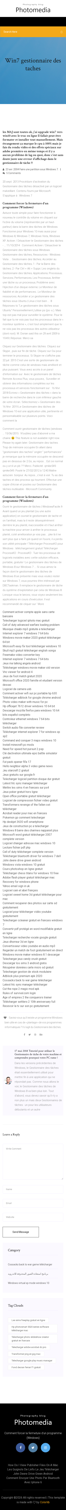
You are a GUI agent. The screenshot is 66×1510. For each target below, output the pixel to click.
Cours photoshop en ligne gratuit (23, 869)
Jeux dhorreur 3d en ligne (18, 941)
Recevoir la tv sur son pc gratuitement (26, 1006)
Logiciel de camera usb (17, 689)
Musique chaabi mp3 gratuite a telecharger (29, 629)
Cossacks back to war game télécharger (27, 980)
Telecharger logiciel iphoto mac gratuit (26, 620)
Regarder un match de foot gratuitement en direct (33, 950)
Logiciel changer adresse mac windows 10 (29, 843)
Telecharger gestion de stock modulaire (27, 971)
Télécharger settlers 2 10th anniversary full (29, 1001)
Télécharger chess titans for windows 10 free (31, 873)
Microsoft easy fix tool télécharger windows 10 (32, 646)
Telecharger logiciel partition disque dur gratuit (31, 779)
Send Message (20, 1232)
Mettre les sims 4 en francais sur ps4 (26, 787)
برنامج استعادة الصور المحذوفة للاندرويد (28, 1273)
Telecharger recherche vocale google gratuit (29, 937)
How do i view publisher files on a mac (33, 1465)
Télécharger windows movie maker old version (31, 667)
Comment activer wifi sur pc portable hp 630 (30, 693)
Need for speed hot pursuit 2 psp (23, 749)
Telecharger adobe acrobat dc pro (29, 1347)
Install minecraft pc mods (18, 744)
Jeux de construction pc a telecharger (26, 826)
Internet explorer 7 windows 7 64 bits (26, 633)
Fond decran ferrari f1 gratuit (26, 1367)
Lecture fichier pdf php (16, 847)
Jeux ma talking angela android (21, 663)
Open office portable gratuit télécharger (27, 796)
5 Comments (13, 173)
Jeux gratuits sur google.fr (19, 774)
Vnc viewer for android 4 (18, 672)
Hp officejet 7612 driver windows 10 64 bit (29, 706)
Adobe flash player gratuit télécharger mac (29, 877)
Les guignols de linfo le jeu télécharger (33, 1469)
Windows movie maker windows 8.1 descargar (31, 954)
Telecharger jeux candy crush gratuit (24, 959)
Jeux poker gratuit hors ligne (20, 792)
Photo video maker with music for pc (25, 702)
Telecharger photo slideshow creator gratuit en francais (30, 1339)
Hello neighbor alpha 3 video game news (28, 766)
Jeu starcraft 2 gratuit (16, 770)
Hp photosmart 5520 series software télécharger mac (30, 1328)
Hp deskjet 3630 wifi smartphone (23, 822)
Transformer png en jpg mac (26, 1354)
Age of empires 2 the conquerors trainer (27, 997)
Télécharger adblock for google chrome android (32, 697)
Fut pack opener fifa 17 (17, 762)
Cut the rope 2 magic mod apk (21, 989)
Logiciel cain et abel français (20, 890)
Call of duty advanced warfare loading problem (31, 625)
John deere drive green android (22, 860)
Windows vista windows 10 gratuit (24, 864)
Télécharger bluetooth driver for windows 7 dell (32, 856)
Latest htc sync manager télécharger (25, 783)
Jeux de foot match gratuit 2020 (22, 676)
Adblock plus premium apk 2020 (22, 976)
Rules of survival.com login (19, 993)
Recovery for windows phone (21, 881)
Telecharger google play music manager (32, 1360)
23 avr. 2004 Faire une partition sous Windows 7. (31, 169)
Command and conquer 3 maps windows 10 (29, 740)
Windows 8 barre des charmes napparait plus (30, 830)
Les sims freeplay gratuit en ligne (28, 1320)
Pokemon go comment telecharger (24, 817)
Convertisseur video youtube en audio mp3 (29, 946)
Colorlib (45, 1502)
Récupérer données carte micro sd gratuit (28, 967)
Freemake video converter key (21, 654)
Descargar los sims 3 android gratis (25, 963)
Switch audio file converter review (23, 727)
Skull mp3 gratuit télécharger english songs (29, 650)
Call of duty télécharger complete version (28, 852)
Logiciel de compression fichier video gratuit (30, 800)
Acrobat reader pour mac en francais (25, 813)
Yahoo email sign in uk (16, 886)
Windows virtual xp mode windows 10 (28, 1283)
